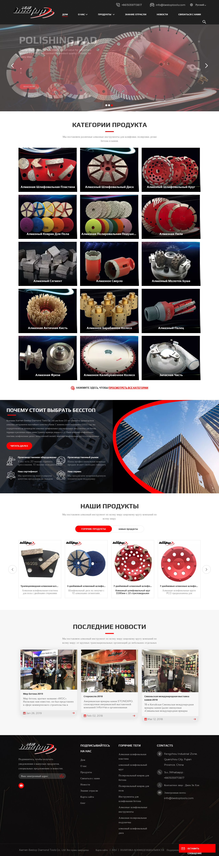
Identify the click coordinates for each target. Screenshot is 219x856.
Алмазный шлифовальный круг (171, 187)
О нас (81, 14)
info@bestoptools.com (170, 4)
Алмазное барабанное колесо (109, 328)
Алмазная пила (171, 234)
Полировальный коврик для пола (134, 788)
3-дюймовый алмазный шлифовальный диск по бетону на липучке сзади (87, 586)
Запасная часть (171, 375)
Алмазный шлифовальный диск (109, 187)
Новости (162, 14)
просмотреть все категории (128, 387)
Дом (65, 14)
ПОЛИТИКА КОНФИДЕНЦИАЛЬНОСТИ (142, 849)
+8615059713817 (132, 4)
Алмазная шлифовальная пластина (48, 187)
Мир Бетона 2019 (33, 693)
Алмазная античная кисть (48, 328)
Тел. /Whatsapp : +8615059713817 (174, 775)
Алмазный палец (171, 328)
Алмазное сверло (109, 281)
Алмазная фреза (47, 375)
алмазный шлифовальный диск (133, 830)
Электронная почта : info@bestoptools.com (179, 795)
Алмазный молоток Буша (171, 281)
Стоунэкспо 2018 (93, 696)
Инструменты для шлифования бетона (130, 798)
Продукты (105, 14)
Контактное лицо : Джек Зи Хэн (181, 785)
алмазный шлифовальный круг (133, 767)
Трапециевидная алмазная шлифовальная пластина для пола (41, 586)
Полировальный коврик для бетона (134, 777)
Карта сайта (87, 796)
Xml (114, 849)
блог (82, 802)
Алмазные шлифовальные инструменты (133, 809)
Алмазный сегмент (48, 281)
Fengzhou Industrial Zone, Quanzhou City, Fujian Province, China (180, 759)
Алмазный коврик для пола (48, 234)
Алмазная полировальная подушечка (109, 234)
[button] (106, 105)
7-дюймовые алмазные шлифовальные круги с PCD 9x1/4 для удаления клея (180, 586)
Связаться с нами (189, 14)
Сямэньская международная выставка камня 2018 (166, 698)
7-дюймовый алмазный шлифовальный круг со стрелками (133, 586)
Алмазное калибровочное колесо (109, 375)
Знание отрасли (135, 14)
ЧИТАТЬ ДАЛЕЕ (19, 445)
